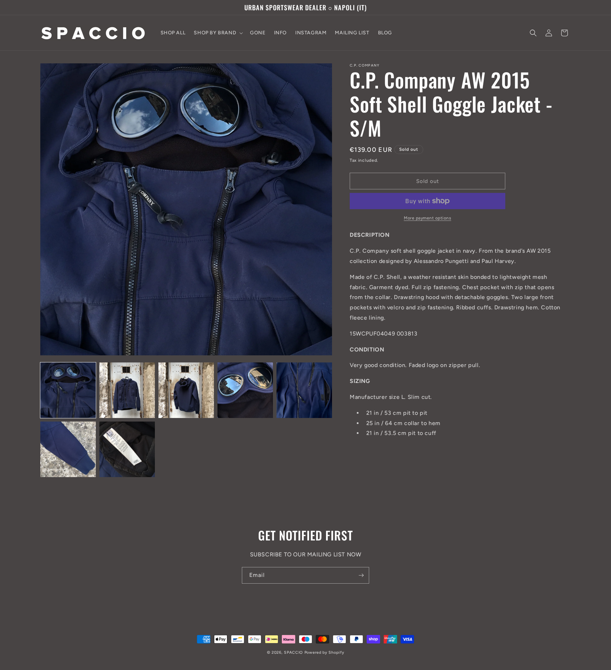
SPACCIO (293, 652)
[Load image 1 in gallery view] (68, 390)
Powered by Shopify (324, 652)
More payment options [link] (427, 218)
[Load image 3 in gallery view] (186, 390)
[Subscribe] (361, 575)
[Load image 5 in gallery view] (304, 390)
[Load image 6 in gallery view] (68, 449)
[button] (218, 32)
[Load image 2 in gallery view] (127, 390)
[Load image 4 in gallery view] (245, 390)
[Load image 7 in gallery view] (127, 449)
